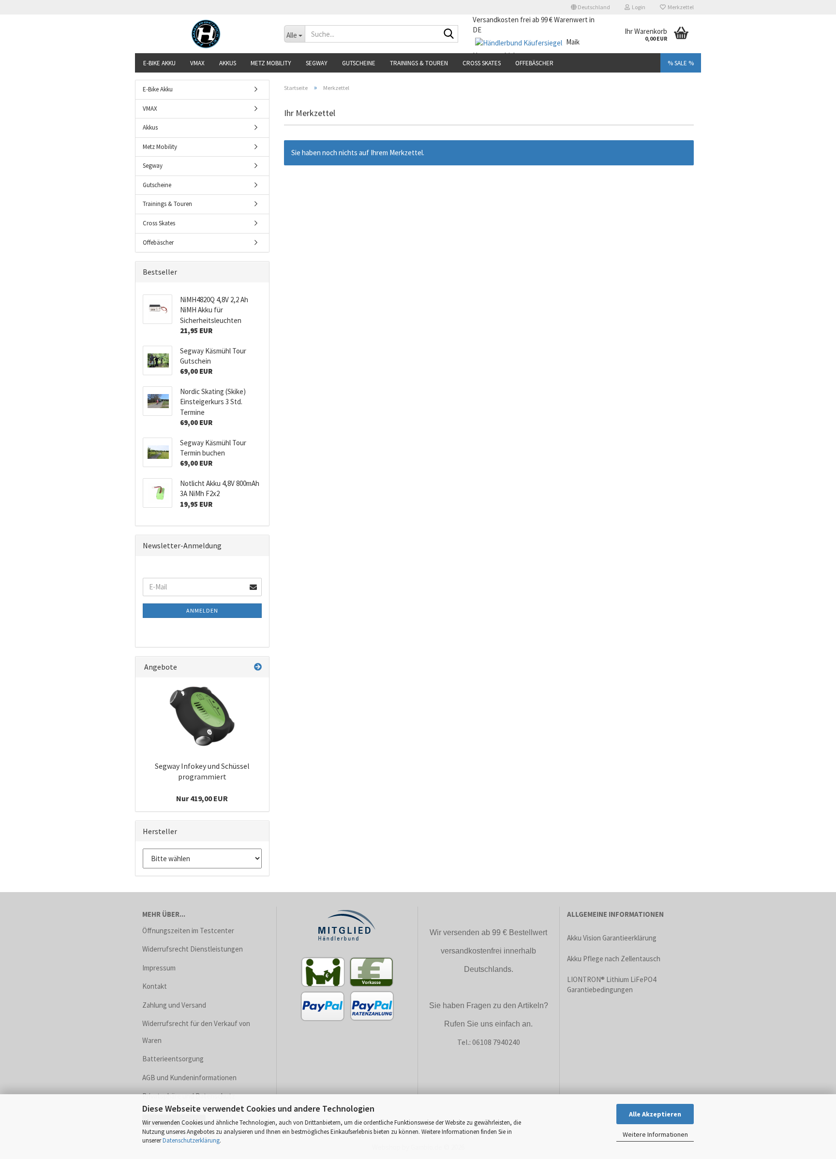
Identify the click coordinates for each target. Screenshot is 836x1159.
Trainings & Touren (419, 63)
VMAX (197, 63)
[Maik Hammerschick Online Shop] (205, 34)
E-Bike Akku (159, 63)
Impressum (159, 967)
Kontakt (154, 986)
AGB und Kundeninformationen (189, 1077)
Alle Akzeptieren (655, 1114)
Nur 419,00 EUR (202, 798)
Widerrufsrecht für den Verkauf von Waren (196, 1032)
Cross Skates (482, 63)
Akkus (227, 63)
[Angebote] (258, 667)
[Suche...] (449, 34)
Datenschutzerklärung (191, 1140)
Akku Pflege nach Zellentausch (613, 958)
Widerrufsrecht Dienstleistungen (192, 949)
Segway (317, 63)
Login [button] (637, 7)
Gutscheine (358, 63)
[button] (590, 7)
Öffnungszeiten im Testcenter (188, 930)
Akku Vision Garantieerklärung (612, 937)
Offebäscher (534, 63)
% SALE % (681, 63)
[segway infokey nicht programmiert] (202, 716)
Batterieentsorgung (173, 1058)
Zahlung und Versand (174, 1005)
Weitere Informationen (655, 1134)
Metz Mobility (271, 63)
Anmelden (202, 610)
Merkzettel (680, 7)
